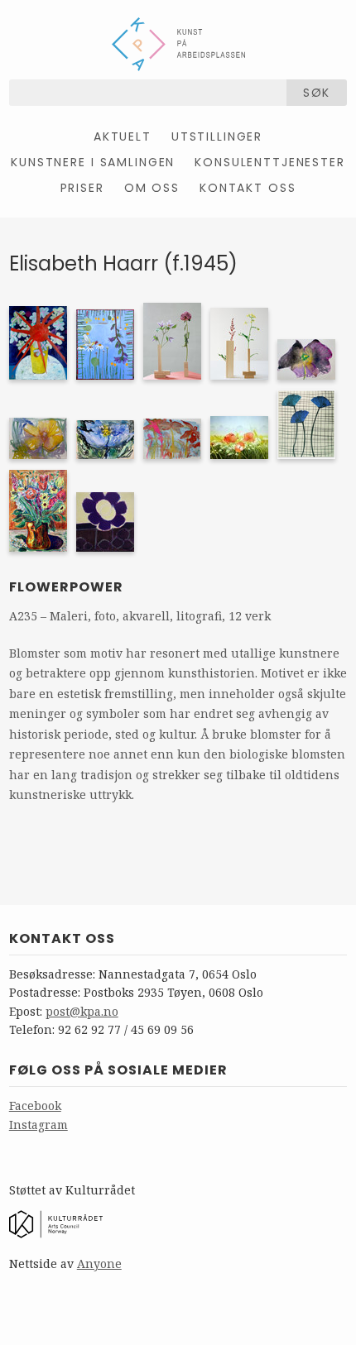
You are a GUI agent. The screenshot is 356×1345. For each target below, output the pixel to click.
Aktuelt (123, 136)
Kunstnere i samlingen (93, 162)
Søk (317, 92)
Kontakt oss (248, 187)
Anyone (99, 1263)
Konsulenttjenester (270, 162)
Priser (82, 187)
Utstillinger (216, 136)
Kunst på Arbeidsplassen (178, 44)
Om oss (152, 187)
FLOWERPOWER (66, 586)
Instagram (38, 1124)
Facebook (35, 1105)
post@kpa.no (82, 1011)
